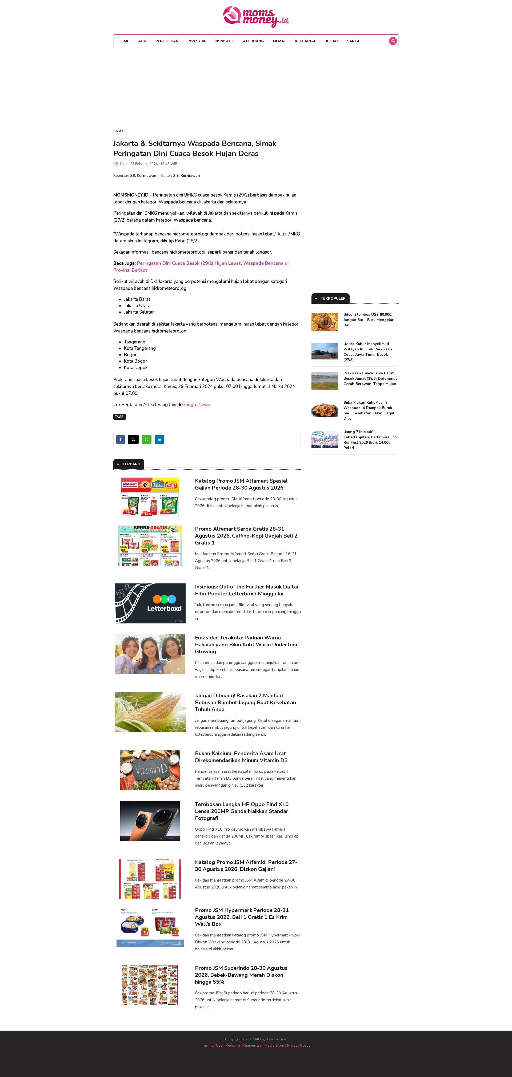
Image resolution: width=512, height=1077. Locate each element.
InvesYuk (196, 41)
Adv (142, 41)
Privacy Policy (298, 1045)
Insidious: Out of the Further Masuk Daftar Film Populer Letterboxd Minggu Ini (247, 590)
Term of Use (212, 1045)
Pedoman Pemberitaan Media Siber (255, 1045)
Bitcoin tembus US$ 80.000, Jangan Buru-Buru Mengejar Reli (368, 320)
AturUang (253, 41)
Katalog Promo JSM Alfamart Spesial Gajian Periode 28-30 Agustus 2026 (241, 484)
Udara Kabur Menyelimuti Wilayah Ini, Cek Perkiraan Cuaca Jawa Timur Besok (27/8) (367, 351)
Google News (196, 405)
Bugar (331, 41)
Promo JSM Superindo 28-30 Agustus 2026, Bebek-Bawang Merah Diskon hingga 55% (241, 975)
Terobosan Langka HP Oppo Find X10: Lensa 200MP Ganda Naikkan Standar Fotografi (242, 811)
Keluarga (305, 41)
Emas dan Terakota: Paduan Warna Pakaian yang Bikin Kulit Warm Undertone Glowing (247, 644)
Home (123, 41)
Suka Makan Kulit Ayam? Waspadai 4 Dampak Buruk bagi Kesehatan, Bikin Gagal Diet (368, 410)
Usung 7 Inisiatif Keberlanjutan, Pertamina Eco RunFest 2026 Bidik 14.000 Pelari (370, 439)
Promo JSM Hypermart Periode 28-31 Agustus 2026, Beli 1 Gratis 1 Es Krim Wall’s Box (242, 917)
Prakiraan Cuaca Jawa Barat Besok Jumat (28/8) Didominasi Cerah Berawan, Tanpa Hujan (370, 378)
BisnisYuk (224, 41)
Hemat (279, 41)
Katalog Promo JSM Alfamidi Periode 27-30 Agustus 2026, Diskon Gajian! (246, 866)
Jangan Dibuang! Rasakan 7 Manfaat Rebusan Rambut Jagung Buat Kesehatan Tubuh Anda (245, 702)
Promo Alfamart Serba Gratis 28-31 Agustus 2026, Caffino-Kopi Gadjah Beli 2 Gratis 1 (246, 535)
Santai (354, 41)
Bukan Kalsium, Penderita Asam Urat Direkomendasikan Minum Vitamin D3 (241, 757)
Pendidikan (166, 41)
